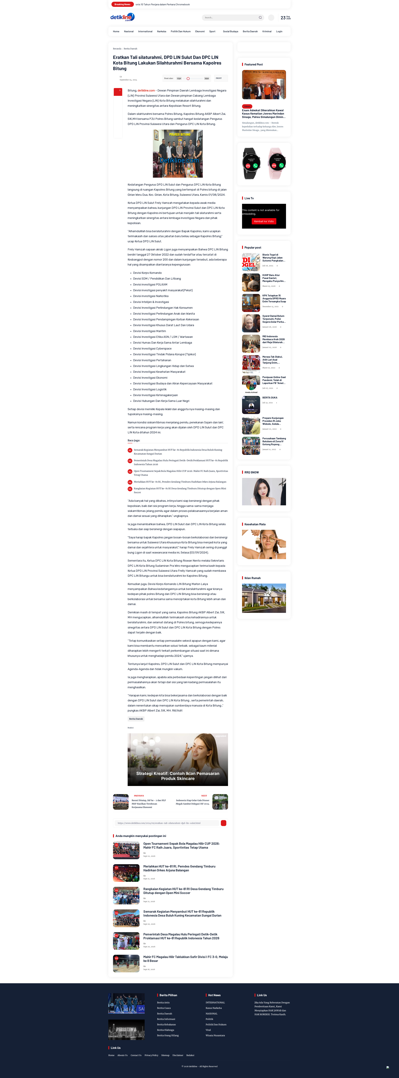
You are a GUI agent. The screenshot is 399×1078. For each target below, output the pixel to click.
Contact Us (136, 1055)
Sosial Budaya (230, 31)
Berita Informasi (166, 1019)
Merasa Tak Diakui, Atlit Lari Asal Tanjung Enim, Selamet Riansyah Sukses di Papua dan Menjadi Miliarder (273, 359)
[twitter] (274, 1052)
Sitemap (165, 1055)
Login (279, 31)
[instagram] (279, 1052)
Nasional (129, 31)
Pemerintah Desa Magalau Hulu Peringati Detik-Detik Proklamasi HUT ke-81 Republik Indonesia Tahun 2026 (181, 462)
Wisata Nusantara (215, 1035)
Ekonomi (200, 31)
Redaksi (190, 1055)
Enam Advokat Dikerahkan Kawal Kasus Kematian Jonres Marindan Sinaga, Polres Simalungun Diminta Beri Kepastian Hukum (264, 114)
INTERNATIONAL (215, 1002)
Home (116, 31)
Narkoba (161, 31)
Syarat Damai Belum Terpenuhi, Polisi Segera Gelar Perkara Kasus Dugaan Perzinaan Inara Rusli (274, 318)
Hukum (247, 106)
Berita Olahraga (165, 1030)
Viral (208, 1030)
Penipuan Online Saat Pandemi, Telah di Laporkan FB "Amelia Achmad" (274, 380)
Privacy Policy (151, 1055)
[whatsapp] (118, 125)
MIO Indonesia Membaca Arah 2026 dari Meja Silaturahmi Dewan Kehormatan (273, 339)
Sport (212, 31)
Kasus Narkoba (214, 1008)
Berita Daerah (250, 31)
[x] (118, 108)
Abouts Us (123, 1055)
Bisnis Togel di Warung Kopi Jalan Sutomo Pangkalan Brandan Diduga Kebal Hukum (272, 257)
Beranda (117, 48)
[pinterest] (118, 133)
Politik (209, 1019)
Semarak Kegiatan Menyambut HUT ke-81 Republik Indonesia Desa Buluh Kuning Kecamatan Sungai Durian (178, 451)
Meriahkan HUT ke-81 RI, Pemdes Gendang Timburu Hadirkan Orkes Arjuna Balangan (180, 481)
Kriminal (267, 31)
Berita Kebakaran (166, 1024)
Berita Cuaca (164, 1008)
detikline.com (146, 90)
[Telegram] (118, 117)
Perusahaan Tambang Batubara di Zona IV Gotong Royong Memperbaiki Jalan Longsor (274, 441)
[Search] (260, 17)
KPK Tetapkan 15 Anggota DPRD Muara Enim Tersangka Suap (274, 298)
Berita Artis (163, 1002)
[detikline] (122, 20)
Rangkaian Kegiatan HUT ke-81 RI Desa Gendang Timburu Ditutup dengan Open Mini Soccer (180, 490)
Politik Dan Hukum (181, 31)
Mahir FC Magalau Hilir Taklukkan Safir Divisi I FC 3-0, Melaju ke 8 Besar (185, 959)
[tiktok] (284, 1052)
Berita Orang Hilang (168, 1035)
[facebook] (118, 100)
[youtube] (288, 1052)
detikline (193, 1066)
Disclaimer (178, 1055)
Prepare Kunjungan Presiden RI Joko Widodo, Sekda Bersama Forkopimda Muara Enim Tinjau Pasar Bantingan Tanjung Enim (274, 420)
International (145, 31)
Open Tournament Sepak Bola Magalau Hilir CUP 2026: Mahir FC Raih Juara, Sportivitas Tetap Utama (181, 473)
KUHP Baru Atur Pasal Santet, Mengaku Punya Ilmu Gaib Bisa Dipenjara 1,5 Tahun (273, 278)
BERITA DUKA (269, 397)
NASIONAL (211, 1013)
